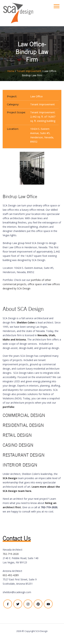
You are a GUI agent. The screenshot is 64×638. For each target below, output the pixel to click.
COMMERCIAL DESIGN (24, 415)
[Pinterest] (38, 604)
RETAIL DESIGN (17, 435)
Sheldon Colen (26, 322)
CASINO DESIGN (18, 445)
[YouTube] (48, 604)
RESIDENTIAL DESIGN (23, 425)
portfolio (8, 407)
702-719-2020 (11, 554)
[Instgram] (27, 604)
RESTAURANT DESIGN (23, 455)
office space (35, 284)
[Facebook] (7, 604)
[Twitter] (17, 604)
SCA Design (10, 478)
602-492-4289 (11, 575)
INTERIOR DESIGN (20, 465)
